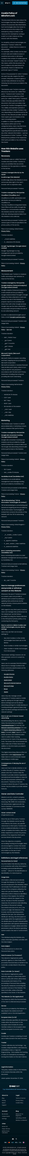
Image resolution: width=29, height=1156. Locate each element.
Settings (4, 1118)
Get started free (21, 3)
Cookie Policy (19, 1103)
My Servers (5, 1114)
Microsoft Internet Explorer (12, 683)
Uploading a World (21, 1118)
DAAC (3, 732)
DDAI (13, 732)
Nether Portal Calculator (5, 1132)
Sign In (8, 3)
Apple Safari (8, 680)
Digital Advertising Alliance (12, 730)
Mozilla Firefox (8, 677)
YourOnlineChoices (7, 725)
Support (4, 1105)
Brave (6, 689)
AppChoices (17, 755)
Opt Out (9, 330)
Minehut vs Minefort (21, 1120)
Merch (3, 1103)
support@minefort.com (11, 1152)
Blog (3, 1098)
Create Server (6, 1116)
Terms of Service (20, 1098)
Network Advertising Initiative (10, 728)
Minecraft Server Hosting (18, 1089)
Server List (5, 1126)
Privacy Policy (5, 231)
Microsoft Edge (9, 686)
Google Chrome (9, 674)
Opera (6, 692)
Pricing (4, 1100)
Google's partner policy (17, 317)
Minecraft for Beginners (19, 1114)
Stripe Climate (6, 1129)
